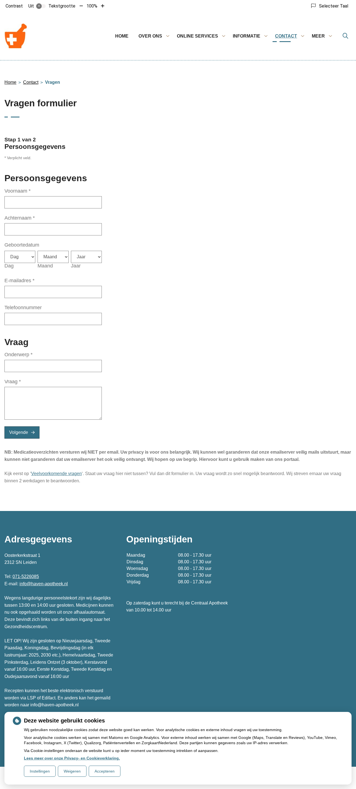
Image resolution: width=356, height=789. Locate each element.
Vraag (12, 381)
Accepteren (105, 771)
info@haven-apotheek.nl (43, 583)
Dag (9, 266)
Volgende (18, 432)
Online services (197, 36)
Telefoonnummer (23, 307)
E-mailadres (19, 280)
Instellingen (40, 771)
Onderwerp (18, 354)
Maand (45, 266)
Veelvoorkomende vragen (56, 473)
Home (121, 36)
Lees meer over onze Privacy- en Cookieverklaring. (72, 758)
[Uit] (41, 6)
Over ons (150, 36)
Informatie (246, 36)
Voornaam (17, 191)
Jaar (76, 266)
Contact (286, 36)
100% (91, 6)
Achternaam (19, 218)
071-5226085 (26, 576)
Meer (318, 36)
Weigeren (72, 771)
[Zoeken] (345, 36)
